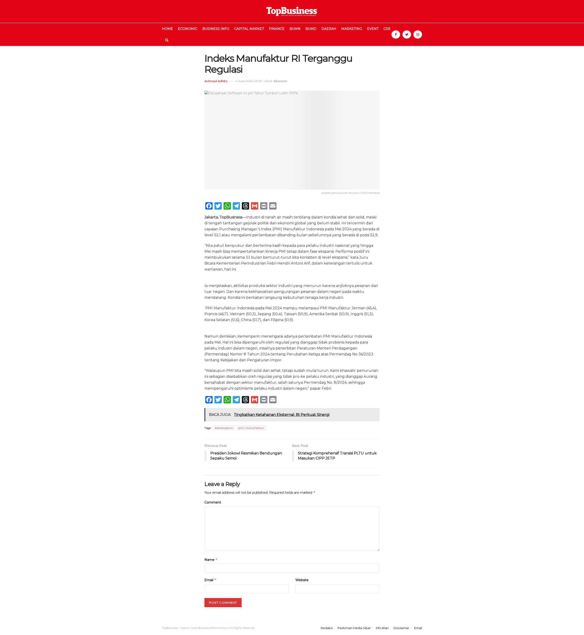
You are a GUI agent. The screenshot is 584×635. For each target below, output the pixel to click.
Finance (276, 29)
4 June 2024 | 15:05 (248, 81)
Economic (187, 29)
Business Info (215, 29)
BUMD (310, 29)
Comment (212, 502)
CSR (386, 29)
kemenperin (224, 428)
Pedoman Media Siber (354, 628)
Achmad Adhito (215, 81)
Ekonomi (280, 81)
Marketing (351, 29)
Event (372, 29)
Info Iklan (382, 628)
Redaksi (327, 628)
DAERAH (328, 29)
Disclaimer (401, 628)
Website (302, 580)
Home (167, 29)
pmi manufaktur (251, 428)
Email (210, 580)
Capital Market (249, 29)
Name (211, 559)
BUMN (294, 29)
